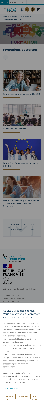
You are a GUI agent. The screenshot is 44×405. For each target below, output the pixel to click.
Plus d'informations (10, 388)
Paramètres (23, 397)
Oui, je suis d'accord (9, 397)
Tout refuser (35, 397)
